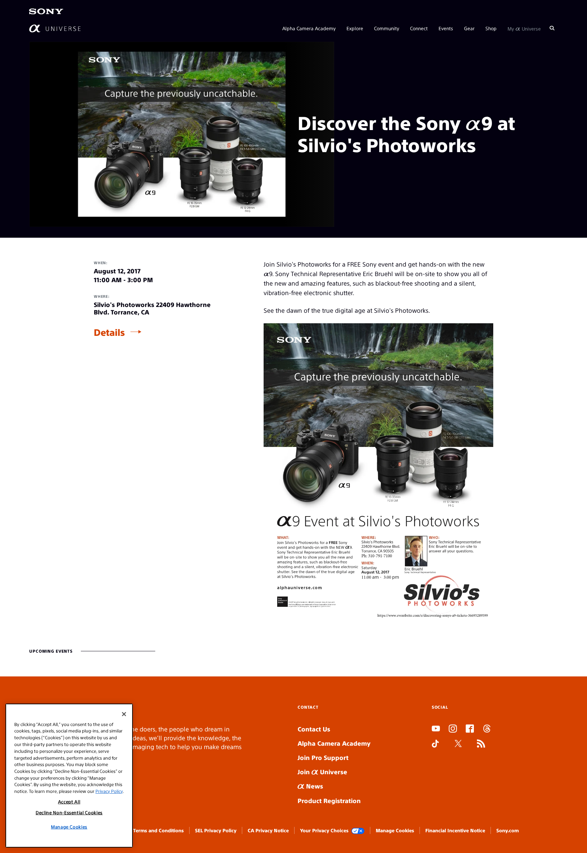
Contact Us (314, 729)
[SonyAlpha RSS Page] (481, 744)
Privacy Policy (109, 791)
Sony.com (507, 830)
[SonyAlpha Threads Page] (487, 729)
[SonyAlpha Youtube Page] (436, 729)
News (313, 786)
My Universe (524, 28)
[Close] (124, 714)
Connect (419, 28)
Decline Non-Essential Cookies (69, 812)
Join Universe (322, 772)
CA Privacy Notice (268, 830)
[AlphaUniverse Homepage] (55, 28)
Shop (491, 28)
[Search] (552, 28)
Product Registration (329, 800)
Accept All (69, 801)
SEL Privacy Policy (215, 830)
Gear (469, 28)
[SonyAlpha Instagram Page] (453, 729)
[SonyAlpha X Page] (458, 744)
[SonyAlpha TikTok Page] (435, 744)
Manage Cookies (395, 830)
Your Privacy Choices (324, 830)
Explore (354, 28)
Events (446, 28)
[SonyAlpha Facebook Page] (470, 729)
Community (386, 28)
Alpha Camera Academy (309, 28)
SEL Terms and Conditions (154, 830)
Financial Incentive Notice (455, 830)
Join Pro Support (323, 757)
